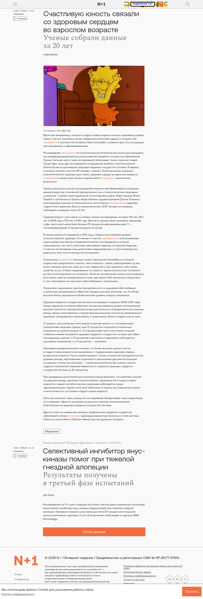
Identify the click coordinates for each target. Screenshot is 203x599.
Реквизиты (129, 583)
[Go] (15, 4)
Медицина (51, 431)
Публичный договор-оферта (137, 572)
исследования (118, 202)
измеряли (64, 259)
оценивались (109, 238)
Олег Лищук (48, 495)
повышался (49, 178)
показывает (108, 178)
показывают (68, 152)
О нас (18, 574)
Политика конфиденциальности (17, 594)
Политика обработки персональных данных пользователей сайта (152, 567)
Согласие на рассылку (134, 579)
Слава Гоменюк (50, 54)
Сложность (22, 579)
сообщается (50, 142)
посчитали (74, 415)
